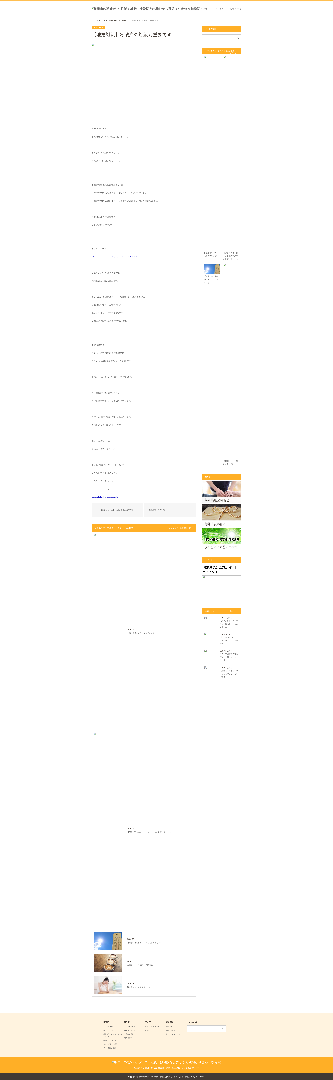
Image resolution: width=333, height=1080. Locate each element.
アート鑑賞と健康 (109, 1048)
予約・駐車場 (170, 1030)
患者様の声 (128, 1038)
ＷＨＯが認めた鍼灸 (110, 1044)
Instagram (97, 1076)
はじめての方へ (108, 1030)
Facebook (93, 1076)
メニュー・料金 (178, 9)
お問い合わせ (235, 9)
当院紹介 (169, 1026)
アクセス (219, 9)
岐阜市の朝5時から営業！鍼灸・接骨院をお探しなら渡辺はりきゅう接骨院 (163, 1077)
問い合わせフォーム (173, 1034)
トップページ (139, 9)
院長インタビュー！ (152, 1030)
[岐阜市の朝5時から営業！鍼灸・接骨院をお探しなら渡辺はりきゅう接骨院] (166, 1062)
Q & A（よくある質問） (111, 1040)
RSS (101, 1076)
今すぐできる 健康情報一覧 (179, 528)
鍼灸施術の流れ (158, 9)
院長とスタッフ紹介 (200, 9)
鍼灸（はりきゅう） (131, 1030)
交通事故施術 (129, 1034)
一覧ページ (232, 53)
